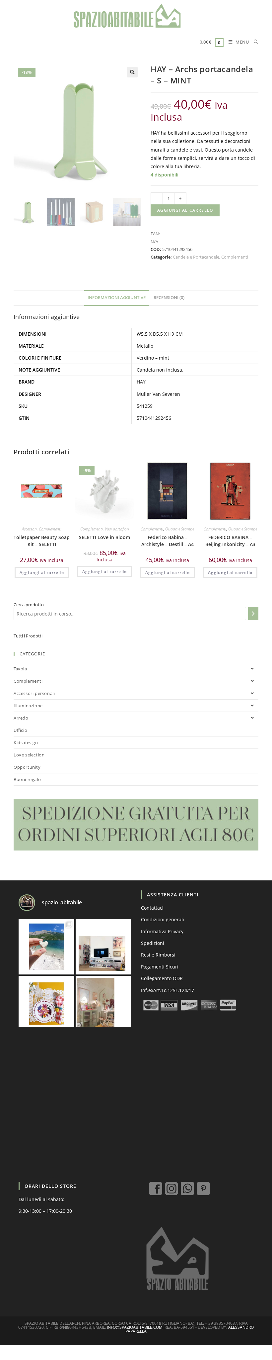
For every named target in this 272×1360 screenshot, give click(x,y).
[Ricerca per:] (253, 42)
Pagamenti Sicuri (159, 966)
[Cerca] (253, 613)
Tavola (20, 669)
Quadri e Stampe (179, 529)
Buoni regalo (27, 779)
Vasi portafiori (117, 529)
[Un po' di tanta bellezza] (46, 947)
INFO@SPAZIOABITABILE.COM (135, 1327)
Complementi (234, 257)
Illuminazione (28, 706)
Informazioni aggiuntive (117, 297)
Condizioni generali (162, 919)
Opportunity (27, 767)
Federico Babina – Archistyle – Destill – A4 (167, 540)
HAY (141, 382)
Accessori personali (34, 693)
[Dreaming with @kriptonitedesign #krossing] (103, 947)
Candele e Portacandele (196, 257)
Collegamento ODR (162, 978)
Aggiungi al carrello (185, 210)
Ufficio (20, 730)
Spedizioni (152, 943)
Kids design (26, 742)
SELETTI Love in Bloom (104, 537)
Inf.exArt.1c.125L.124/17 (167, 990)
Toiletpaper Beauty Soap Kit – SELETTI (42, 540)
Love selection (29, 755)
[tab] (116, 297)
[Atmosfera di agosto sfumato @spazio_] (103, 1004)
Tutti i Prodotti (28, 636)
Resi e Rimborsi (158, 955)
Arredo (21, 718)
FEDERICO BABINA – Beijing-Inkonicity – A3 (230, 540)
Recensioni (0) (169, 297)
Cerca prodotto (29, 605)
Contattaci (152, 908)
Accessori (29, 529)
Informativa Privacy (162, 931)
